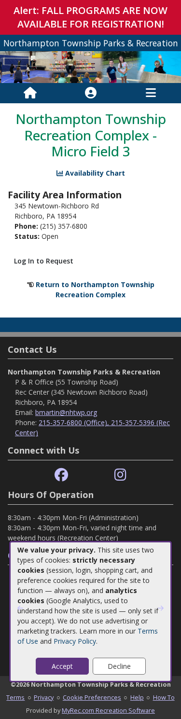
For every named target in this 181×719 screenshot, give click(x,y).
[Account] (91, 93)
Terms (15, 697)
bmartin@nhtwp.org (66, 412)
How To (164, 697)
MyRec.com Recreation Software (108, 710)
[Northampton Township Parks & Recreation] (90, 66)
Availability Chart (94, 173)
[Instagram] (120, 475)
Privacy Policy (75, 641)
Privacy (44, 697)
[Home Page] (30, 93)
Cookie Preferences (92, 697)
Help (137, 697)
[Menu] (151, 93)
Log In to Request (43, 260)
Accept (62, 666)
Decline (119, 666)
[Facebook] (61, 475)
